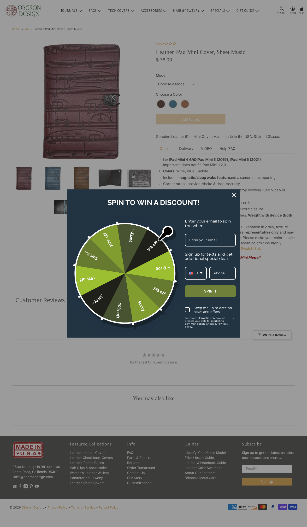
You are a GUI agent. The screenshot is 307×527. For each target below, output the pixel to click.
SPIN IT (210, 291)
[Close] (234, 195)
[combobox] (196, 273)
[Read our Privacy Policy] (233, 319)
